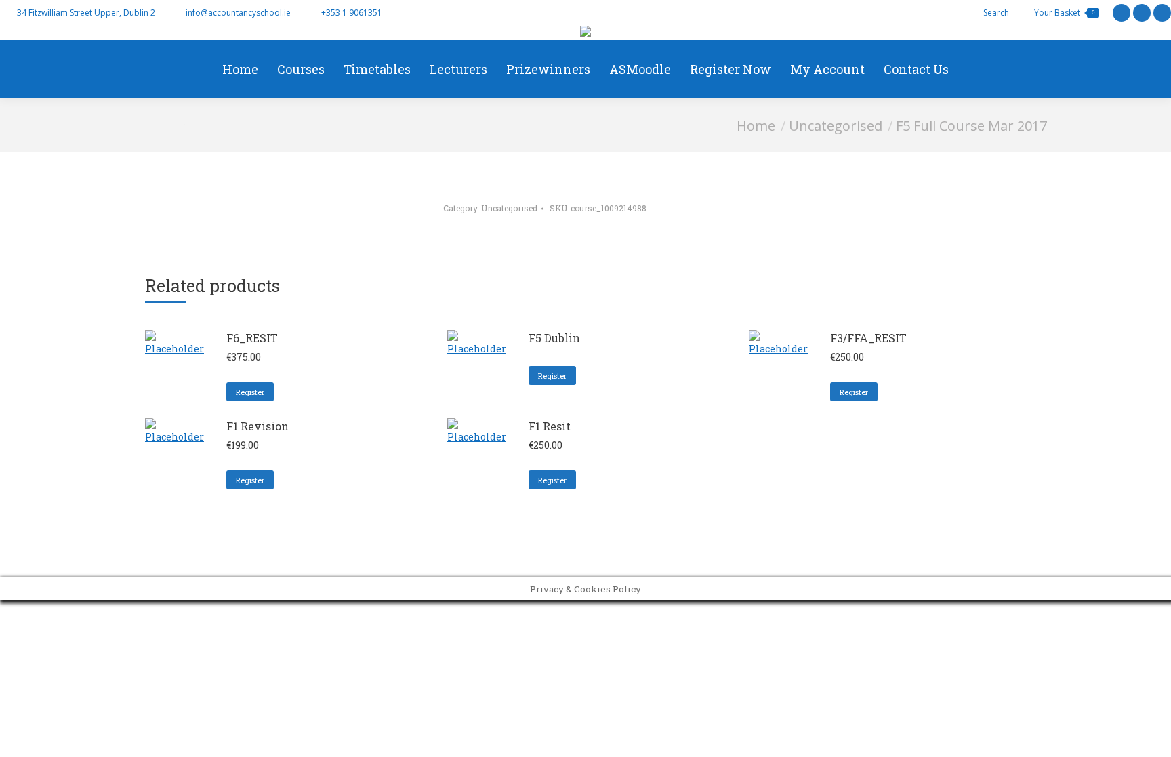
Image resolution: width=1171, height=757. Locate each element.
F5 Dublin (554, 338)
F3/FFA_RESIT (868, 338)
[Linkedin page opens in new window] (1162, 13)
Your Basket (1064, 12)
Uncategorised (509, 208)
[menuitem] (240, 69)
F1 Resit (550, 426)
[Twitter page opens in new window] (1121, 13)
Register (250, 392)
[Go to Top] (1150, 736)
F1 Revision (257, 426)
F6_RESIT (252, 338)
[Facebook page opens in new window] (1142, 13)
